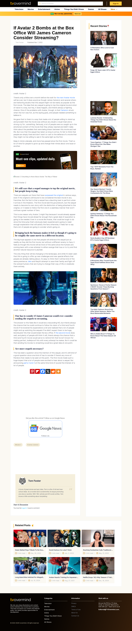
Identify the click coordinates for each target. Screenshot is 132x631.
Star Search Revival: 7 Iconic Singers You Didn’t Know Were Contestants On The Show (101, 191)
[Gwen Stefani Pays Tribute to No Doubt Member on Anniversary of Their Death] (30, 538)
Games (91, 9)
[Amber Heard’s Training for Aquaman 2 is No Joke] (64, 565)
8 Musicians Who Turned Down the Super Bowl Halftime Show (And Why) (103, 262)
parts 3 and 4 (29, 363)
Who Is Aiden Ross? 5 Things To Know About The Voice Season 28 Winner (103, 336)
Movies (31, 9)
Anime (57, 9)
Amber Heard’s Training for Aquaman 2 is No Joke (67, 577)
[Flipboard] (37, 371)
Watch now (78, 13)
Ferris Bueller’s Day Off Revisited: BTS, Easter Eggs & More (102, 239)
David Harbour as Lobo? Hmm (60, 550)
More (113, 9)
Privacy (73, 603)
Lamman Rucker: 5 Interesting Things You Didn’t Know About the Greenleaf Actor (103, 120)
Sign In (116, 4)
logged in (24, 508)
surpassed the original (54, 195)
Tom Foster (20, 42)
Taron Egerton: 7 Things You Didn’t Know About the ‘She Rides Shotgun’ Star (103, 144)
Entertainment (44, 9)
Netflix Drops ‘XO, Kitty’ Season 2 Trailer (98, 577)
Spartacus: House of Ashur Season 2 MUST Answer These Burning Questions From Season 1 (103, 287)
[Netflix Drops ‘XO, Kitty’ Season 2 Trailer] (98, 565)
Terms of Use (76, 610)
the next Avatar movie (65, 98)
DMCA (73, 606)
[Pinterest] (32, 371)
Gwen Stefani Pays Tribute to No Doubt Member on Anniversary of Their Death (44, 550)
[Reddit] (53, 371)
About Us (74, 613)
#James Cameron (32, 445)
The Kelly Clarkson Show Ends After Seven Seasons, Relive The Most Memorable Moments (102, 311)
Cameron (64, 110)
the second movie (63, 333)
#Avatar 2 (18, 445)
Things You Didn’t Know (74, 9)
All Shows (102, 9)
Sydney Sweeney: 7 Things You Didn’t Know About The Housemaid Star (103, 215)
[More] (58, 371)
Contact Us (75, 616)
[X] (48, 371)
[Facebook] (42, 371)
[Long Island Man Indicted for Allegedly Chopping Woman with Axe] (30, 565)
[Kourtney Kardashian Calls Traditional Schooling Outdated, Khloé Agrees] (98, 538)
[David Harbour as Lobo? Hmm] (64, 538)
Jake (30, 261)
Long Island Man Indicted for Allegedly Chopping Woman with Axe (40, 577)
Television (19, 9)
